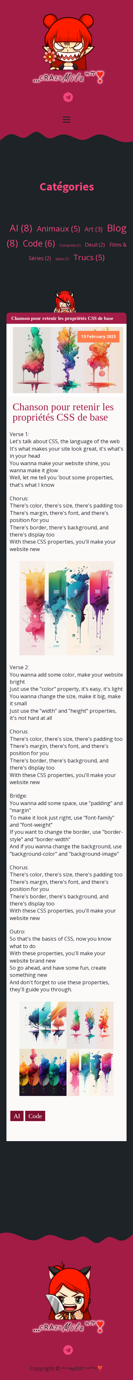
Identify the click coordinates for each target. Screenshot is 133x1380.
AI (21, 227)
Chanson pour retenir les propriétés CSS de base (63, 412)
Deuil (95, 244)
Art (93, 229)
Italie (62, 259)
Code (39, 243)
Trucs (89, 257)
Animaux (58, 228)
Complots (69, 245)
